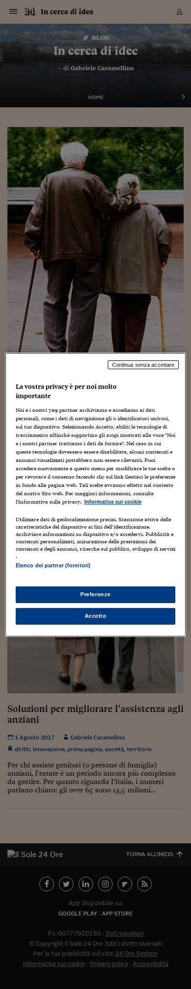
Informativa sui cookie (113, 502)
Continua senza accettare (143, 364)
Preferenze (95, 594)
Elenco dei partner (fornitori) (53, 565)
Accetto (96, 616)
